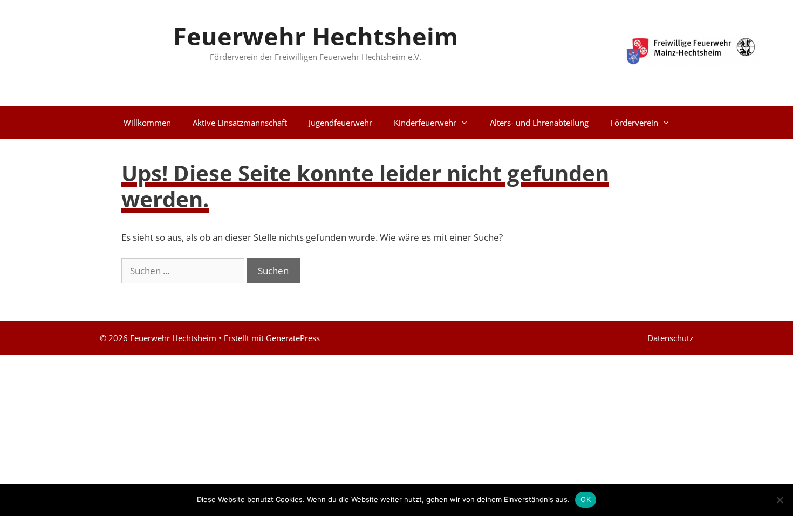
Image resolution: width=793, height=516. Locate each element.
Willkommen (147, 122)
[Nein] (779, 499)
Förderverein (634, 122)
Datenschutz (670, 337)
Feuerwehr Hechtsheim (315, 35)
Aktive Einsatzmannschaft (240, 122)
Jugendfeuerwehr (340, 122)
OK (585, 499)
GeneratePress (293, 337)
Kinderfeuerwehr (425, 122)
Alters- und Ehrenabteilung (539, 122)
